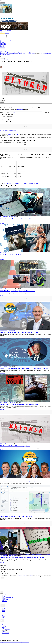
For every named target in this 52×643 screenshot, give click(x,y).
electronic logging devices (26, 107)
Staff (9, 366)
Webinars (22, 52)
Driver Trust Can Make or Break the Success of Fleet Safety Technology (19, 404)
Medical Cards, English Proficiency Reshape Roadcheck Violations (17, 291)
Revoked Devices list (15, 112)
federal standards (20, 109)
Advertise (14, 53)
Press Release (12, 54)
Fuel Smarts (2, 45)
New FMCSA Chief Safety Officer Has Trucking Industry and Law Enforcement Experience (24, 368)
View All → (2, 563)
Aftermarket (2, 34)
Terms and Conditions (31, 53)
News (7, 0)
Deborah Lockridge (12, 288)
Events (16, 52)
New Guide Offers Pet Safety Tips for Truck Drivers (14, 254)
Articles (9, 0)
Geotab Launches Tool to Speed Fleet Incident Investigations (16, 516)
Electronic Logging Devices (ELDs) (6, 39)
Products (1, 49)
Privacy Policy (25, 53)
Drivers (3, 596)
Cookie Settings (37, 53)
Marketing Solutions (5, 632)
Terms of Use (7, 642)
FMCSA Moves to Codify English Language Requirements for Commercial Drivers (22, 557)
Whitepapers (19, 52)
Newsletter (11, 53)
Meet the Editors (7, 53)
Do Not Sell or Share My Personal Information (21, 642)
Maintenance (2, 47)
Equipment (2, 41)
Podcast (25, 52)
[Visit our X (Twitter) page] (2, 567)
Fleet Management (3, 43)
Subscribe (2, 16)
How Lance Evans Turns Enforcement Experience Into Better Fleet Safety (19, 332)
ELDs (4, 183)
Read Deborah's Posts (3, 69)
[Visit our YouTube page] (3, 567)
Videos (8, 52)
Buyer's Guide (29, 52)
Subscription (2, 53)
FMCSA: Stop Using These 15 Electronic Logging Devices (15, 446)
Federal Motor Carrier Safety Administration (19, 183)
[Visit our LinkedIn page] (1, 567)
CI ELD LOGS (10, 134)
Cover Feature (4, 0)
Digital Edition (6, 16)
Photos (1, 52)
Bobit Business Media (43, 53)
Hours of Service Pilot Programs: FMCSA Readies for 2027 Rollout (18, 218)
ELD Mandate (7, 183)
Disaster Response (5, 595)
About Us (17, 53)
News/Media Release (12, 216)
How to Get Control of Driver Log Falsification (8, 130)
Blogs (14, 52)
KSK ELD (16, 134)
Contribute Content (6, 54)
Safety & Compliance (3, 50)
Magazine (11, 52)
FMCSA (10, 183)
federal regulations (29, 183)
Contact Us (21, 53)
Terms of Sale (11, 642)
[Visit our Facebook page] (0, 567)
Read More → (2, 223)
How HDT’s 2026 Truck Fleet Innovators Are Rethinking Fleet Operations (19, 481)
